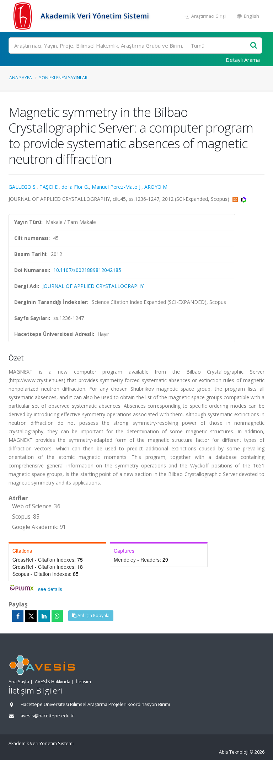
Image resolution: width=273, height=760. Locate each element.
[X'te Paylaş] (31, 616)
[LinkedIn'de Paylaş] (44, 616)
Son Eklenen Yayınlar (63, 77)
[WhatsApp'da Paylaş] (57, 616)
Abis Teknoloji (233, 752)
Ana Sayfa (20, 77)
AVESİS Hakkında (52, 682)
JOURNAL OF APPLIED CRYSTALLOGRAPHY (93, 286)
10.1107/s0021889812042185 (87, 270)
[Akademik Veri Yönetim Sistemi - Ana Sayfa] (24, 16)
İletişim (83, 682)
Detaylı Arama (243, 59)
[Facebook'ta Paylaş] (17, 616)
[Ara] (254, 46)
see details (50, 589)
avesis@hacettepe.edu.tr (47, 716)
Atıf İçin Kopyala (92, 615)
